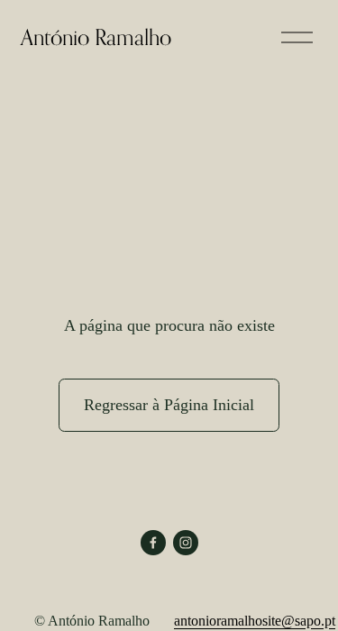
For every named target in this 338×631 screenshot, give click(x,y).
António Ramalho (96, 36)
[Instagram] (185, 542)
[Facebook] (153, 542)
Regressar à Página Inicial (169, 405)
